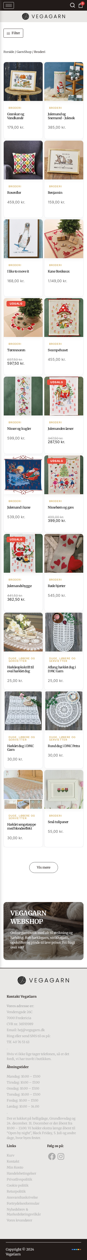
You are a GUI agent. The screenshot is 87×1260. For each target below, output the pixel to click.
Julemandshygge (19, 586)
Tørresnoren (16, 350)
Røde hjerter (56, 586)
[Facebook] (51, 1156)
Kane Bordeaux (59, 271)
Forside (8, 52)
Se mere (23, 82)
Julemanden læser (60, 429)
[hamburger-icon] (8, 5)
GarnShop (24, 52)
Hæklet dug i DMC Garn (20, 748)
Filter (16, 33)
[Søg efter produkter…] (72, 5)
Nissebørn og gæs (61, 507)
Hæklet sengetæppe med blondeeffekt (21, 826)
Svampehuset (58, 350)
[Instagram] (61, 1156)
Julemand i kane (18, 507)
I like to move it (18, 271)
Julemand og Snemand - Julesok (61, 116)
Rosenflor (14, 193)
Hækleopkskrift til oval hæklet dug (20, 669)
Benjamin (55, 193)
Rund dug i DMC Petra (64, 746)
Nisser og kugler (19, 429)
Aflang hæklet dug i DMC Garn (62, 669)
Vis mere (43, 867)
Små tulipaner (58, 822)
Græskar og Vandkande (15, 116)
